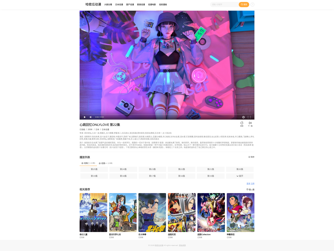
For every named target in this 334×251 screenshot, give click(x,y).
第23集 (152, 169)
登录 (248, 184)
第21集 (210, 169)
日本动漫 (119, 4)
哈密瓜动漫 (159, 245)
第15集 (210, 176)
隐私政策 (182, 245)
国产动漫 (130, 4)
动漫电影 (152, 4)
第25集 (94, 169)
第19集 (94, 176)
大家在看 (108, 4)
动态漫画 (163, 4)
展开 (240, 176)
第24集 (123, 169)
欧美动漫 (141, 4)
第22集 (181, 169)
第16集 (181, 176)
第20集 (239, 169)
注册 (252, 184)
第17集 (152, 176)
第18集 (123, 176)
